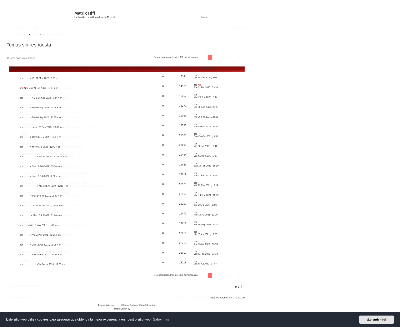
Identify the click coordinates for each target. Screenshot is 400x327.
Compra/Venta (69, 166)
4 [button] (225, 57)
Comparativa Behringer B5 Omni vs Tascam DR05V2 (53, 173)
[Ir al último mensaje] (205, 75)
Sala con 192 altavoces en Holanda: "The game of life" (54, 183)
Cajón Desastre (67, 88)
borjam (27, 215)
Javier (27, 195)
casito (27, 78)
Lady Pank (26, 104)
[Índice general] (41, 15)
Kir (25, 88)
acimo (27, 137)
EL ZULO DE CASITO (33, 75)
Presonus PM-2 (29, 241)
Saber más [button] (161, 319)
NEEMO (28, 127)
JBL (22, 163)
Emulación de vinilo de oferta (39, 212)
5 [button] (230, 57)
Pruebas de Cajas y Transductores (87, 186)
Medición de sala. (31, 261)
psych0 (27, 97)
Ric (25, 225)
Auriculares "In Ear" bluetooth (39, 222)
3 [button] (220, 57)
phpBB (118, 305)
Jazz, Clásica (75, 156)
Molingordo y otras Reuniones (80, 127)
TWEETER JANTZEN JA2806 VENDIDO (44, 192)
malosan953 (30, 264)
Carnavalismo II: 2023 (33, 124)
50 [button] (238, 57)
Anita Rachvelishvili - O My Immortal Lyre (46, 153)
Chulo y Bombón (30, 202)
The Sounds (27, 114)
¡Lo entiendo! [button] (376, 319)
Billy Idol (25, 134)
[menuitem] (34, 28)
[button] (202, 57)
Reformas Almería (31, 85)
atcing (27, 107)
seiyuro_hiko (30, 156)
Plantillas (135, 309)
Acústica (65, 78)
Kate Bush (26, 143)
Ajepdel (27, 254)
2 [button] (215, 57)
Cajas (66, 97)
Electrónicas (68, 215)
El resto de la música (72, 107)
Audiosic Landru (30, 94)
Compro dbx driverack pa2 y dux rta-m (44, 251)
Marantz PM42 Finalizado (36, 232)
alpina (26, 166)
